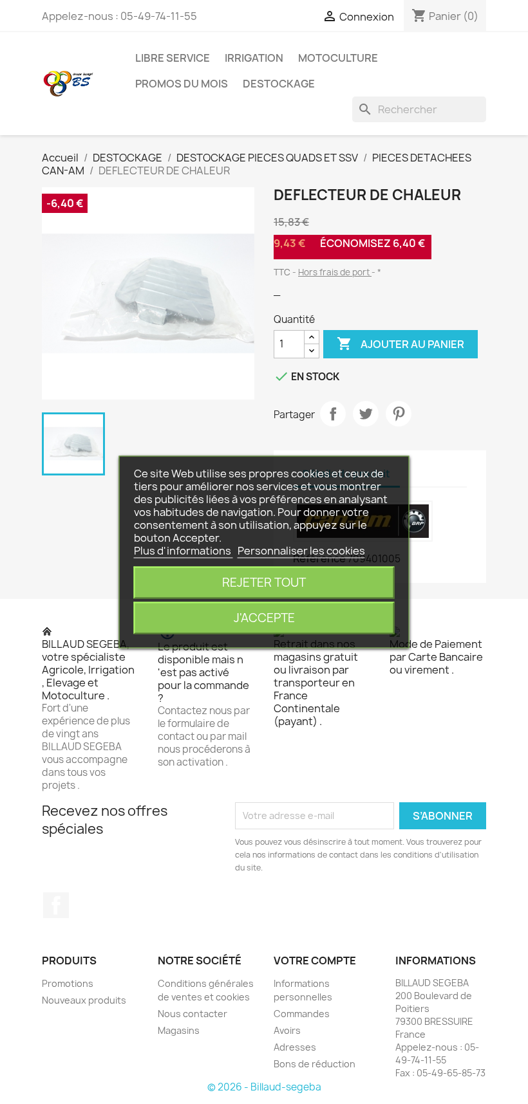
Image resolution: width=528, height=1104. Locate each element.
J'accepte (264, 618)
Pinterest (398, 414)
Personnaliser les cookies (301, 551)
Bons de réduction (314, 1064)
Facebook (56, 905)
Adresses (295, 1047)
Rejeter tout (264, 583)
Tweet (366, 414)
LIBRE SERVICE (172, 58)
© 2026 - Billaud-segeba (264, 1087)
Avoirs (287, 1030)
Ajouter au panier (400, 343)
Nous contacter (192, 1013)
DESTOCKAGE (279, 84)
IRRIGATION (254, 58)
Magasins (179, 1030)
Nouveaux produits (84, 1000)
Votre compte (315, 960)
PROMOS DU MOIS (181, 84)
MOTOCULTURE (338, 58)
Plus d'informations (183, 551)
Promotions (67, 983)
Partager (333, 414)
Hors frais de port (335, 272)
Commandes (302, 1013)
